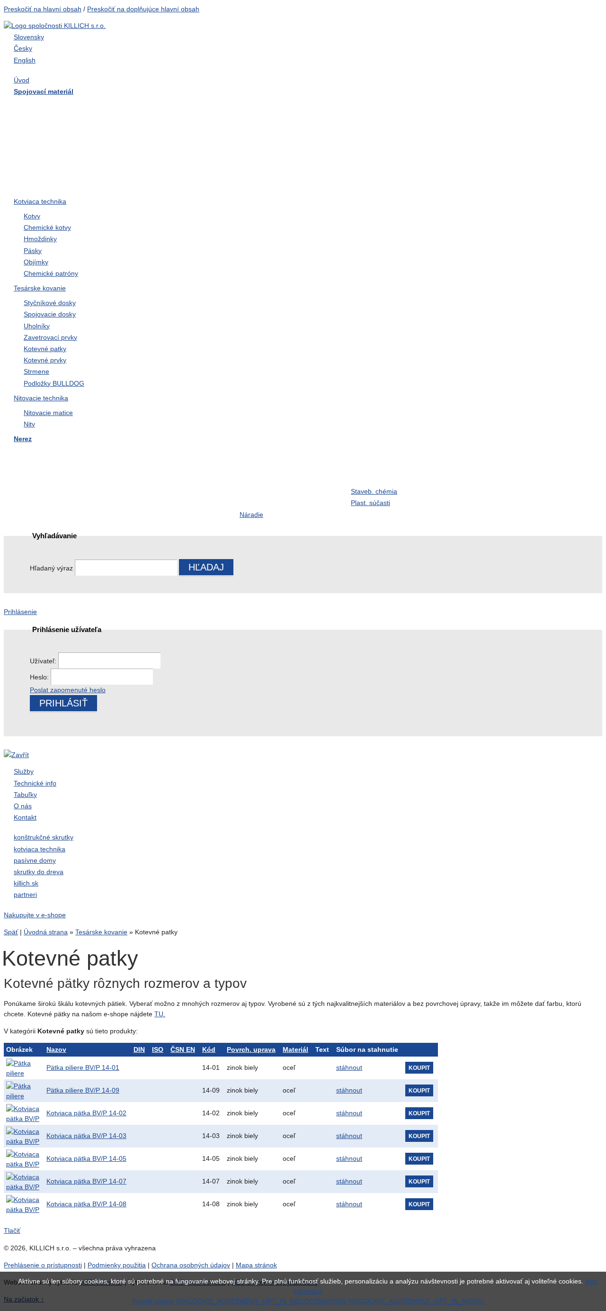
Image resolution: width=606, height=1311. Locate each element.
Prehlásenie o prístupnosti (43, 1265)
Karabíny (255, 473)
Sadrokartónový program (392, 107)
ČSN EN (182, 1049)
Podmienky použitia (117, 1265)
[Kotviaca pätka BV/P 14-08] (22, 1204)
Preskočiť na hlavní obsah (42, 9)
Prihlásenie (20, 611)
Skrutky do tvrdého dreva (170, 107)
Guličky (474, 473)
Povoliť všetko (153, 1301)
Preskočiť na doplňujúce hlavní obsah (143, 9)
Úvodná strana (46, 932)
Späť (11, 932)
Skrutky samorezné (49, 126)
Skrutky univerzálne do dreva (66, 454)
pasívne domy (35, 860)
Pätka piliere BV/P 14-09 (82, 1090)
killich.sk (26, 883)
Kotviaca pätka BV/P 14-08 (86, 1204)
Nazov (56, 1049)
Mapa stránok (256, 1265)
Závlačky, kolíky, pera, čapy (62, 145)
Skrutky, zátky (151, 454)
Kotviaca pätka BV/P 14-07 (86, 1181)
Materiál (295, 1049)
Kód (208, 1049)
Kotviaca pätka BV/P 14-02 (86, 1113)
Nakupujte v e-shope (35, 915)
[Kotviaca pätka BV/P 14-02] (22, 1113)
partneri (25, 894)
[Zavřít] (16, 755)
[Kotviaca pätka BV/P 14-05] (22, 1158)
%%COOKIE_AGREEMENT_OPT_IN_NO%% (415, 1301)
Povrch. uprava (251, 1049)
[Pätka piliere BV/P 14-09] (22, 1090)
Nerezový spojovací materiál (509, 183)
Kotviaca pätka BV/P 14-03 (86, 1135)
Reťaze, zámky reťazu (54, 492)
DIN (139, 1049)
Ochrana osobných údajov (191, 1265)
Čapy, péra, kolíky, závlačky (397, 473)
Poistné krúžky (153, 473)
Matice (251, 126)
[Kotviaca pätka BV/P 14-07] (22, 1181)
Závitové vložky (43, 473)
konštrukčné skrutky (43, 837)
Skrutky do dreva (45, 107)
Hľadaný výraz (51, 568)
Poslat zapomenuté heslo (68, 690)
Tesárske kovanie (101, 932)
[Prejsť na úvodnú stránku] (55, 25)
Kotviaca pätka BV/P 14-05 (86, 1158)
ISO (157, 1049)
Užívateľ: (44, 661)
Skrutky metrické (489, 107)
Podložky (366, 126)
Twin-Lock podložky (495, 145)
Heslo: (40, 677)
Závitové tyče (150, 126)
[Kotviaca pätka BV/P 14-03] (22, 1136)
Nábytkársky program (275, 107)
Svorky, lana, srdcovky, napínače (166, 498)
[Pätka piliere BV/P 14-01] (22, 1067)
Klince (472, 126)
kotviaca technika (39, 849)
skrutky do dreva (38, 872)
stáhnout (349, 1067)
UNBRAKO (481, 164)
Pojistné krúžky (265, 145)
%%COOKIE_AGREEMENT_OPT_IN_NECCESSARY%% (261, 1301)
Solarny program (267, 492)
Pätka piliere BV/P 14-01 (82, 1067)
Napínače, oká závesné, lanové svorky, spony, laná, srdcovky (396, 156)
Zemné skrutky (153, 145)
